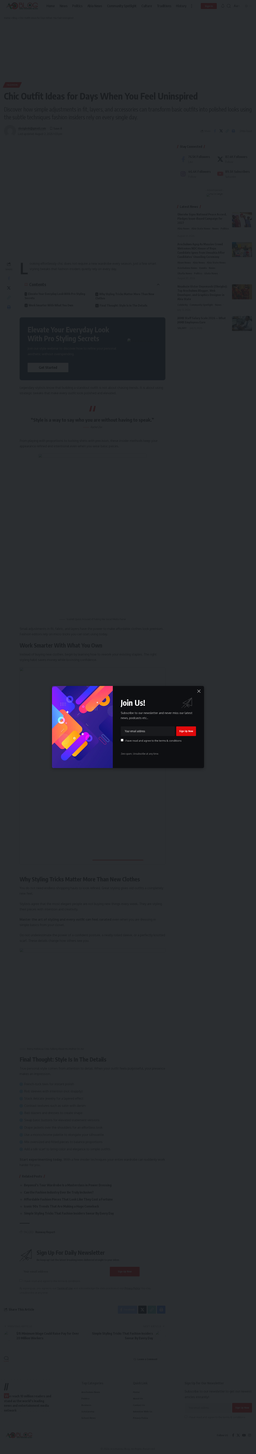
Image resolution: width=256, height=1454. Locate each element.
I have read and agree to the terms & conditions (153, 740)
